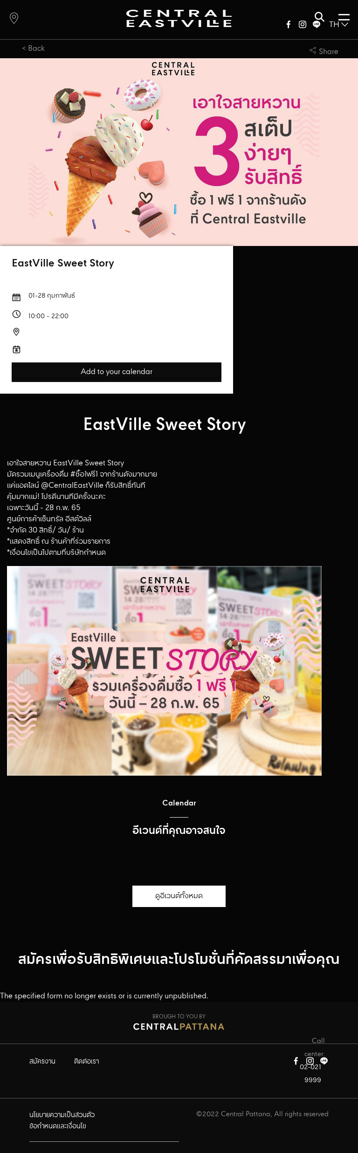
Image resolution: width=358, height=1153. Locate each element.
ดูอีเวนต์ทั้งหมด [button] (179, 896)
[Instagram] (302, 26)
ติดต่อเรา (86, 1062)
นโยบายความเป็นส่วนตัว (62, 1115)
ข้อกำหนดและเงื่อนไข (57, 1126)
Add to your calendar (116, 372)
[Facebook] (288, 26)
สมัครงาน (42, 1062)
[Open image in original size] (179, 18)
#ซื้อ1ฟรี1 (84, 474)
